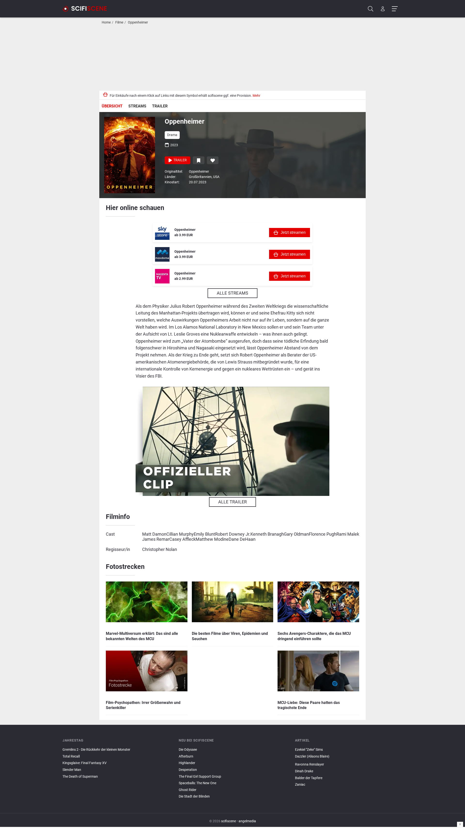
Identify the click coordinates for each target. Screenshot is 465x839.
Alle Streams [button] (232, 293)
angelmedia (247, 821)
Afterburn (186, 756)
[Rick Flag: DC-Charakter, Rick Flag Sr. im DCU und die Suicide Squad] (349, 760)
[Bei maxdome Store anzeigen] (162, 254)
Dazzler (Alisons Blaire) (312, 756)
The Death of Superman (80, 776)
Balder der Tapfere (308, 778)
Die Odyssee (188, 750)
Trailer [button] (180, 160)
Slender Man (71, 770)
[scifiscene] (86, 8)
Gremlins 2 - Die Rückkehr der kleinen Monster (96, 750)
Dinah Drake (304, 771)
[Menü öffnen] (394, 8)
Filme (119, 22)
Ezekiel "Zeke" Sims (309, 750)
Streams (137, 106)
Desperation (188, 770)
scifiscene (228, 821)
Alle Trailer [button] (232, 501)
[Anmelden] (382, 8)
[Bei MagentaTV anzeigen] (162, 276)
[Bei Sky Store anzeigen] (162, 232)
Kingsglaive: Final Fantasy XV (84, 763)
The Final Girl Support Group (200, 776)
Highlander (187, 763)
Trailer (160, 106)
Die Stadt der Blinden (194, 796)
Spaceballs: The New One (197, 783)
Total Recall (71, 756)
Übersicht (112, 106)
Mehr (256, 96)
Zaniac (300, 785)
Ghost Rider (187, 790)
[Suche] (370, 8)
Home (106, 22)
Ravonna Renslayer (309, 764)
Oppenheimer (138, 22)
